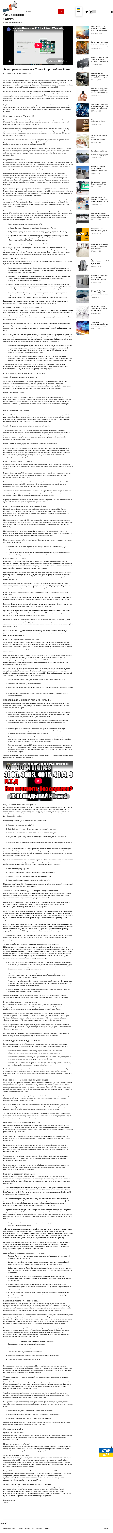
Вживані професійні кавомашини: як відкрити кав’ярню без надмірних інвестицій (100, 216)
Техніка (8, 73)
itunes (12, 1500)
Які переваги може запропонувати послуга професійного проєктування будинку (99, 309)
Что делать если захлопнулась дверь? (99, 230)
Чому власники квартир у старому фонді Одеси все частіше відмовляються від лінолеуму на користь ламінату (100, 249)
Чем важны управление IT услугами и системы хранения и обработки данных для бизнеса (99, 107)
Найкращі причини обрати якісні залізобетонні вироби (99, 168)
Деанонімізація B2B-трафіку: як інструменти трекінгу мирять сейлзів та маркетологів (99, 200)
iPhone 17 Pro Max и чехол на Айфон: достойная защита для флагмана (99, 293)
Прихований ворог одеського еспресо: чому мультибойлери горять (100, 75)
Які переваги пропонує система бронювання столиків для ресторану (99, 44)
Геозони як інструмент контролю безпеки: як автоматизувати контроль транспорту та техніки (100, 91)
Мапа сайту (4, 1523)
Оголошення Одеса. (28, 1528)
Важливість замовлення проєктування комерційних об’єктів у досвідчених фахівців (99, 278)
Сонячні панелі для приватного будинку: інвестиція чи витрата (99, 28)
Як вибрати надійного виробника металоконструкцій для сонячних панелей (99, 153)
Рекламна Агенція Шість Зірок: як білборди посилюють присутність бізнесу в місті (100, 60)
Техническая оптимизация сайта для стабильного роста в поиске (99, 325)
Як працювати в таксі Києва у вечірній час (98, 183)
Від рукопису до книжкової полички (98, 121)
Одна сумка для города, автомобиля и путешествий (100, 262)
